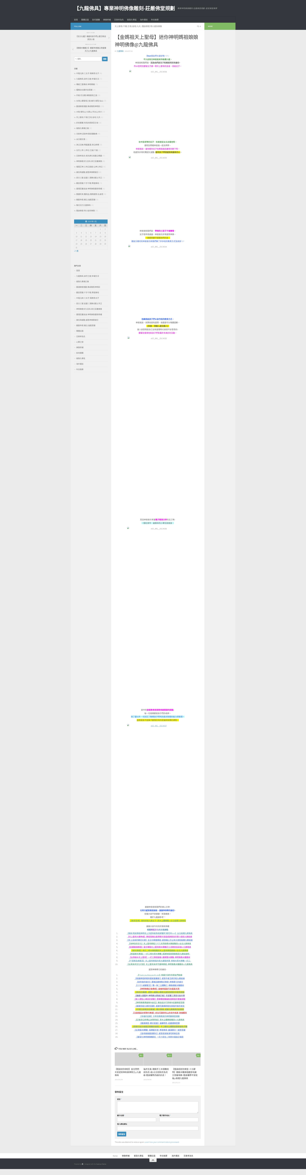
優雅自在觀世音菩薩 (84, 90)
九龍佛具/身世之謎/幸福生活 (87, 79)
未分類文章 (80, 139)
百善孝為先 (119, 20)
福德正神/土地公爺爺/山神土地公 (89, 167)
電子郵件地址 (165, 1115)
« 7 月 (76, 251)
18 (170, 1055)
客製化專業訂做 (82, 128)
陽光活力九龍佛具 (83, 205)
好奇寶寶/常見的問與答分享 (87, 123)
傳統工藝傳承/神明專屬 (85, 84)
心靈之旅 (79, 342)
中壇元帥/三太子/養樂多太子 (87, 73)
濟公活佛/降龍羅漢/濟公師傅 (87, 145)
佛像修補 (107, 20)
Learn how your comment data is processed (162, 1142)
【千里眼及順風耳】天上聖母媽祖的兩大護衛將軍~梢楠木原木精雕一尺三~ (159, 961)
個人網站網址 (122, 1124)
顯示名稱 (121, 1115)
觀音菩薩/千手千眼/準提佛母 (87, 183)
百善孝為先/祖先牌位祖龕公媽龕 (89, 156)
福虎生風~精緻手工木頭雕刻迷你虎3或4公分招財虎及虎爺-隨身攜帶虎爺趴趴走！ (156, 1072)
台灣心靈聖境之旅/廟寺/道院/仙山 (89, 101)
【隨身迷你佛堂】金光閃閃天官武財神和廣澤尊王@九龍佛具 (128, 1072)
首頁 (76, 20)
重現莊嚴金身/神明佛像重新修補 (89, 189)
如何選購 (96, 20)
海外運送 (144, 20)
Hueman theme (101, 1164)
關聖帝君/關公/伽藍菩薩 (85, 199)
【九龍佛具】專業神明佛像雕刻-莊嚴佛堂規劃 (124, 8)
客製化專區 (132, 20)
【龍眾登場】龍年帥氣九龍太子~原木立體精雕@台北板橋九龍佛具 (158, 920)
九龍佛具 (120, 51)
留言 (119, 1099)
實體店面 (85, 20)
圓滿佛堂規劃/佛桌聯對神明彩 (88, 106)
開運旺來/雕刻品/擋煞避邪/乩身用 (89, 194)
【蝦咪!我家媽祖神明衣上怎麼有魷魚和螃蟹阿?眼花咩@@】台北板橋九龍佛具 (159, 933)
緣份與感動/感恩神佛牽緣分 (87, 172)
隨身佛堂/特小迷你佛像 (152, 26)
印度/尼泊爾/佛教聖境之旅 (86, 95)
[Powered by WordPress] (82, 1164)
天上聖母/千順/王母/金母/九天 (128, 26)
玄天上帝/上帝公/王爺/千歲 (87, 150)
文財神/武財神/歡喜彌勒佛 (86, 134)
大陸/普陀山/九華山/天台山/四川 (89, 112)
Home (115, 1156)
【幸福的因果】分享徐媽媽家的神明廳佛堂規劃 (159, 1016)
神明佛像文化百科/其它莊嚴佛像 (89, 161)
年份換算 (155, 20)
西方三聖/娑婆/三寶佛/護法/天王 (89, 178)
